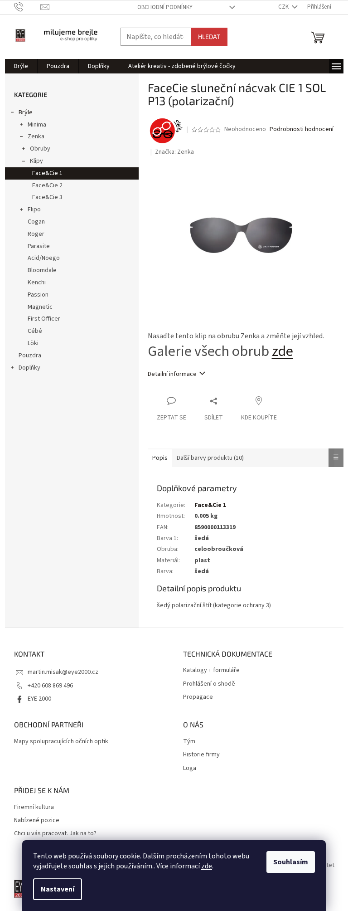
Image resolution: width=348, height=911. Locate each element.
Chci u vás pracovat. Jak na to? (55, 833)
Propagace (198, 697)
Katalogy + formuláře (211, 670)
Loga (189, 768)
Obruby (40, 148)
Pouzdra (30, 355)
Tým (189, 741)
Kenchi (37, 282)
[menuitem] (21, 66)
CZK (284, 7)
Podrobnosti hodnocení (302, 129)
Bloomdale (42, 270)
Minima (37, 124)
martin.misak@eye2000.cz (63, 672)
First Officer (44, 318)
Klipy (36, 161)
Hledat (209, 36)
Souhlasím (290, 862)
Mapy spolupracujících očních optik (61, 741)
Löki (33, 343)
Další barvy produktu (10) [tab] (210, 458)
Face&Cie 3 (47, 197)
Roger (36, 234)
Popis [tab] (160, 458)
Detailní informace (172, 374)
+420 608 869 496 (50, 685)
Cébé (35, 331)
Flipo (34, 209)
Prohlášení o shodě (209, 684)
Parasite (39, 246)
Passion (38, 294)
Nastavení (57, 889)
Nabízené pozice (36, 820)
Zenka (36, 136)
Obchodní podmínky (165, 7)
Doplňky (29, 367)
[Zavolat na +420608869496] (27, 7)
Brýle (26, 112)
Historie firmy (201, 754)
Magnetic (40, 307)
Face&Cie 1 (47, 173)
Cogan (36, 221)
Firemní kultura (34, 807)
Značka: (174, 151)
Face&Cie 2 (47, 185)
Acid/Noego (44, 258)
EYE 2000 (39, 698)
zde (206, 866)
